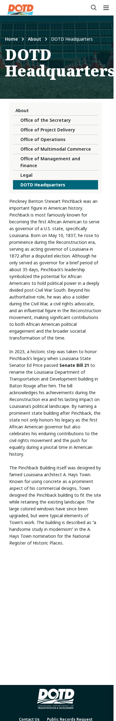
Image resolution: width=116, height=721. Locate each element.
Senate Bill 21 (74, 365)
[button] (106, 8)
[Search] (94, 8)
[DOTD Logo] (20, 9)
